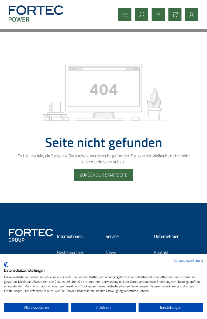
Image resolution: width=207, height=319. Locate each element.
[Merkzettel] (156, 14)
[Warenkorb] (173, 14)
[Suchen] (140, 14)
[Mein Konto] (190, 14)
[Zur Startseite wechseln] (41, 13)
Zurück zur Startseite (103, 175)
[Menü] (123, 14)
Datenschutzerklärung (188, 260)
